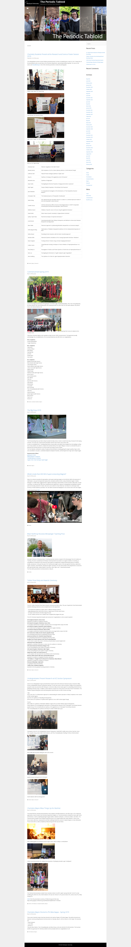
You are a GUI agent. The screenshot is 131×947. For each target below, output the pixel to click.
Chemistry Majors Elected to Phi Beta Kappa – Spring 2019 (48, 912)
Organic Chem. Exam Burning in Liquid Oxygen (37, 460)
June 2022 (88, 101)
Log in (87, 193)
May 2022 (88, 104)
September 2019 (89, 141)
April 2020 (88, 133)
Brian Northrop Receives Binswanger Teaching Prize (46, 534)
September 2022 (89, 99)
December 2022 (89, 97)
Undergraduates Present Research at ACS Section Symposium (49, 678)
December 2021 (89, 110)
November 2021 (89, 112)
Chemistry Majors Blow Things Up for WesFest (43, 808)
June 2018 (88, 156)
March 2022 (88, 106)
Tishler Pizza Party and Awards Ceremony (42, 580)
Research (36, 263)
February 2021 (89, 124)
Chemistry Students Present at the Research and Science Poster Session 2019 (53, 55)
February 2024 (89, 83)
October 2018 (89, 149)
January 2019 (88, 145)
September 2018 (89, 151)
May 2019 (88, 143)
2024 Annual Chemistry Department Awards (94, 60)
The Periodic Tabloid (52, 1)
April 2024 (88, 81)
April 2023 (88, 95)
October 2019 (89, 139)
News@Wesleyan (36, 64)
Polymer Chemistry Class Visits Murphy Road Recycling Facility (94, 57)
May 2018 (88, 158)
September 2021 (89, 114)
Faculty (30, 571)
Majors (33, 263)
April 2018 (88, 160)
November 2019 (89, 137)
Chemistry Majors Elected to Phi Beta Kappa (94, 62)
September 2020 (89, 129)
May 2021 (88, 120)
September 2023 (89, 91)
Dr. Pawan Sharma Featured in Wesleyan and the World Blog (95, 53)
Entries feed (88, 195)
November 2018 (89, 147)
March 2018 (88, 162)
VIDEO (28, 899)
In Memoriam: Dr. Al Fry (90, 64)
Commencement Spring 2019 (38, 272)
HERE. (38, 490)
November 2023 (89, 87)
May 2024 (88, 79)
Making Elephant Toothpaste (33, 456)
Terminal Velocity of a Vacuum (34, 458)
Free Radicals (34, 903)
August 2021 (88, 116)
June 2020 (88, 131)
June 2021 (88, 118)
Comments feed (89, 197)
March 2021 (88, 122)
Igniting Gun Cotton (31, 455)
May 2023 (88, 93)
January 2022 (88, 108)
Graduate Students (35, 401)
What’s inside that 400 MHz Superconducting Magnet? (46, 474)
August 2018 (88, 154)
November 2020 (89, 126)
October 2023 (89, 89)
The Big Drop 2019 (34, 410)
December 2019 (89, 135)
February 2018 (89, 164)
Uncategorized (89, 185)
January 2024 (88, 85)
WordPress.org (89, 199)
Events (30, 263)
